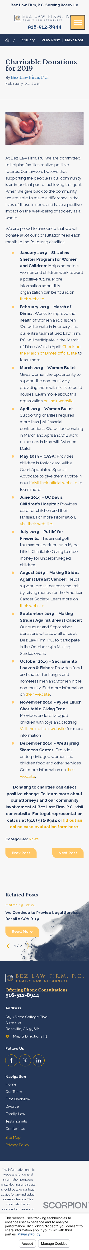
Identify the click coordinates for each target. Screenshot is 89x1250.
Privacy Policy (17, 1145)
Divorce (12, 1106)
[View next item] (28, 946)
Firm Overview (17, 1099)
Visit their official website (54, 482)
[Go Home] (9, 40)
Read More (22, 931)
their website (32, 299)
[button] (77, 22)
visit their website (36, 523)
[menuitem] (44, 1084)
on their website (59, 400)
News (34, 839)
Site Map (13, 1137)
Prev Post (21, 853)
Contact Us (15, 1128)
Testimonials (16, 1121)
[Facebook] (11, 1060)
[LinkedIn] (39, 1060)
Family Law (15, 1114)
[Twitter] (25, 1060)
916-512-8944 (44, 27)
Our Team (13, 1091)
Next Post (68, 853)
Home (10, 1084)
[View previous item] (8, 946)
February (27, 40)
